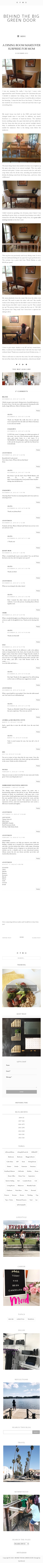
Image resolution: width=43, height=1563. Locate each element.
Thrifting (29, 1195)
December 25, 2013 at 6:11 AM (18, 538)
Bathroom (11, 1157)
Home (22, 937)
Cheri (4, 613)
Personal (33, 1190)
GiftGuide (21, 1171)
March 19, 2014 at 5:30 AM (12, 722)
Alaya (9, 414)
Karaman (4, 875)
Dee (3, 752)
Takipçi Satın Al (6, 819)
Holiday (29, 1171)
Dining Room (32, 1162)
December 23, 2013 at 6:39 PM (18, 431)
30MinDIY (34, 1152)
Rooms (22, 1195)
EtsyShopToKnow (9, 1171)
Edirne (4, 879)
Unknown (11, 429)
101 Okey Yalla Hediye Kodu (10, 827)
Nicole (5, 770)
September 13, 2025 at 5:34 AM (14, 814)
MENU (23, 36)
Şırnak (4, 884)
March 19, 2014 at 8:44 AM (17, 738)
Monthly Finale (31, 1186)
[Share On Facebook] (19, 364)
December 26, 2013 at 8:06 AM (18, 632)
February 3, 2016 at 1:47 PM (13, 771)
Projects (6, 1195)
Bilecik (4, 877)
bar (36, 1200)
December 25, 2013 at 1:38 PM (13, 553)
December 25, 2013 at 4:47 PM (13, 615)
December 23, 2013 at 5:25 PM (18, 416)
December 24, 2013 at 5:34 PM (13, 455)
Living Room (11, 1186)
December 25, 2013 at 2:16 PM (13, 583)
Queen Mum (6, 551)
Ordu (3, 881)
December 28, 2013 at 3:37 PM (18, 706)
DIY (17, 1162)
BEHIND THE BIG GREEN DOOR (24, 1558)
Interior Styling (10, 1181)
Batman (4, 873)
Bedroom (19, 1157)
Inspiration (31, 1176)
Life (36, 1181)
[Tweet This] (16, 364)
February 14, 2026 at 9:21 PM (13, 837)
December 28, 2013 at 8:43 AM (13, 690)
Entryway (33, 1166)
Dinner (9, 1166)
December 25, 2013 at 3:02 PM (18, 568)
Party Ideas (18, 1190)
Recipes (14, 1195)
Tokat (4, 869)
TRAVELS (31, 1319)
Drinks (16, 1166)
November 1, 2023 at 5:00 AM (13, 787)
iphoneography (21, 1205)
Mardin (4, 871)
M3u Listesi (5, 821)
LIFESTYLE (20, 1319)
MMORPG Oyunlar (7, 823)
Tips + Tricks (9, 1200)
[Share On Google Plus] (23, 364)
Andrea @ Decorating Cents (13, 720)
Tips (37, 1195)
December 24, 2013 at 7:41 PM (13, 492)
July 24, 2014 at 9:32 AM (11, 754)
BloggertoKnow (30, 1157)
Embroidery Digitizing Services (15, 785)
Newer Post (6, 938)
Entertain (24, 1166)
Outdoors (9, 1190)
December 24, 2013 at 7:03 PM (18, 472)
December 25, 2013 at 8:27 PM (13, 647)
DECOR (10, 1319)
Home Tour (21, 1176)
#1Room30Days (9, 1152)
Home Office (11, 1176)
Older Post (36, 938)
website (15, 846)
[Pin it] (26, 364)
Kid (18, 1181)
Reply (38, 411)
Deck (23, 1162)
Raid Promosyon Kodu (8, 825)
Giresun (4, 883)
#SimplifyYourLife (22, 1152)
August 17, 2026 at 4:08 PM (12, 864)
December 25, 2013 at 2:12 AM (13, 522)
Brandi (5, 397)
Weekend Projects (21, 1200)
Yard (31, 1200)
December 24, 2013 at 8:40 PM (18, 508)
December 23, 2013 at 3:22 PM (13, 399)
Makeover (21, 1186)
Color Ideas (10, 1162)
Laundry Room (27, 1181)
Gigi (3, 645)
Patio (26, 1190)
